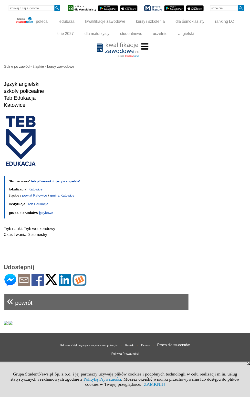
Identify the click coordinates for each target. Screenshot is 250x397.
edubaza (66, 21)
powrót (19, 300)
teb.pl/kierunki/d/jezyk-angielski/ (55, 181)
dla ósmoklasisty (190, 21)
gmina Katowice (62, 195)
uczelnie (160, 34)
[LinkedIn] (65, 284)
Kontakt (129, 345)
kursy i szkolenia (150, 21)
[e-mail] (24, 284)
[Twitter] (51, 282)
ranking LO (224, 21)
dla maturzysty (96, 34)
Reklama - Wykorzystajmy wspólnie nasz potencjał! (89, 345)
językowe (46, 213)
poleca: (42, 21)
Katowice (35, 189)
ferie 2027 (65, 34)
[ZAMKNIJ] (154, 384)
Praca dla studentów (173, 345)
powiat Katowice (34, 195)
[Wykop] (79, 284)
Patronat (145, 345)
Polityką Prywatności (102, 379)
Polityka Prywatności (125, 353)
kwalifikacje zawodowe (105, 21)
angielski (186, 34)
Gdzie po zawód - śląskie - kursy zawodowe (39, 66)
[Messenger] (10, 284)
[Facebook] (37, 284)
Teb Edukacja (38, 204)
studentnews (131, 34)
